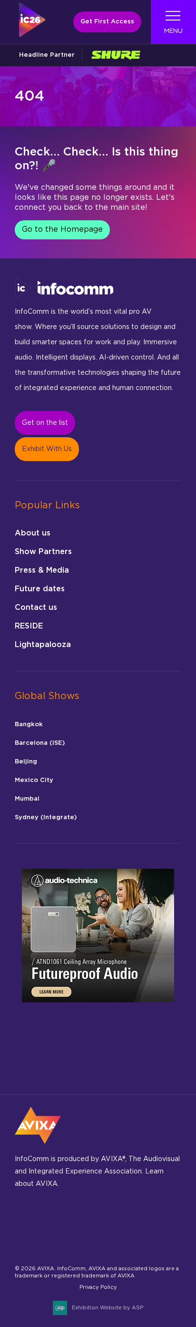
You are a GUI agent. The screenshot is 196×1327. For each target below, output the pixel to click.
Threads (114, 1219)
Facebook (47, 1219)
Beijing (26, 762)
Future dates (40, 589)
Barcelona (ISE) (40, 743)
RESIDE (29, 626)
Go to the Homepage (62, 229)
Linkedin (92, 1219)
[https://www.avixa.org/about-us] (38, 1146)
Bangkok (29, 724)
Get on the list (45, 423)
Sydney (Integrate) (46, 817)
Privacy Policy (98, 1287)
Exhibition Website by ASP (107, 1307)
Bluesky (25, 1219)
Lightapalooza (43, 644)
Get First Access (107, 22)
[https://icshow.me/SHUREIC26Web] (115, 55)
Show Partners (43, 551)
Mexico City (34, 780)
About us (32, 533)
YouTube (47, 1244)
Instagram (69, 1219)
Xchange (25, 1244)
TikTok (137, 1219)
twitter (159, 1219)
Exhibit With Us (47, 449)
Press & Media (42, 570)
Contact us (36, 607)
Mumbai (27, 799)
